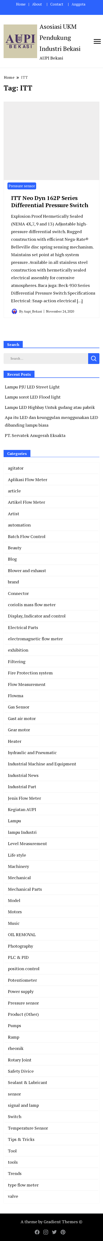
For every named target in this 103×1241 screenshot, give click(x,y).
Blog (12, 559)
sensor (14, 1094)
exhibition (18, 650)
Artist (13, 513)
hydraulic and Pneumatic (32, 752)
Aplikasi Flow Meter (27, 479)
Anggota (78, 4)
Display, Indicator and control (37, 616)
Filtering (16, 661)
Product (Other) (23, 1014)
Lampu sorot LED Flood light (33, 397)
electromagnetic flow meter (35, 639)
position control (24, 968)
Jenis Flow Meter (24, 798)
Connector (18, 593)
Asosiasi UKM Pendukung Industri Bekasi (60, 37)
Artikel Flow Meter (26, 502)
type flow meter (23, 1185)
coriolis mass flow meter (32, 604)
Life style (17, 855)
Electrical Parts (23, 627)
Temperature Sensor (28, 1128)
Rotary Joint (19, 1060)
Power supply (21, 991)
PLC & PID (18, 957)
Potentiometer (22, 980)
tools (13, 1162)
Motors (15, 911)
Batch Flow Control (27, 536)
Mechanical (19, 877)
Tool (12, 1151)
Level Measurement (27, 843)
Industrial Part (22, 786)
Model (14, 900)
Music (14, 923)
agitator (15, 468)
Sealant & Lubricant (27, 1082)
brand (13, 582)
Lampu (14, 820)
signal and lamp (23, 1105)
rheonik (15, 1048)
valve (13, 1196)
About (37, 4)
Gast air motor (22, 718)
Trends (15, 1173)
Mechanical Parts (25, 889)
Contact (56, 4)
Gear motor (19, 729)
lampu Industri (22, 832)
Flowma (15, 695)
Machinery (18, 866)
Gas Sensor (18, 707)
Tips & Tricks (21, 1139)
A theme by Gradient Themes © (51, 1221)
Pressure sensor (22, 185)
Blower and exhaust (27, 570)
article (14, 491)
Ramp (13, 1037)
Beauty (14, 548)
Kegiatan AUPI (22, 809)
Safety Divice (21, 1071)
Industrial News (23, 775)
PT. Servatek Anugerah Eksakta (35, 435)
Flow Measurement (27, 684)
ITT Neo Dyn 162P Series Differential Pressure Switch (49, 201)
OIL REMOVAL (22, 934)
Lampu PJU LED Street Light (32, 387)
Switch (14, 1116)
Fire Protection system (30, 673)
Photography (20, 946)
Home (21, 4)
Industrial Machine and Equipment (42, 764)
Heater (14, 741)
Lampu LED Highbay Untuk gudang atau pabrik (50, 407)
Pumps (14, 1025)
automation (19, 525)
